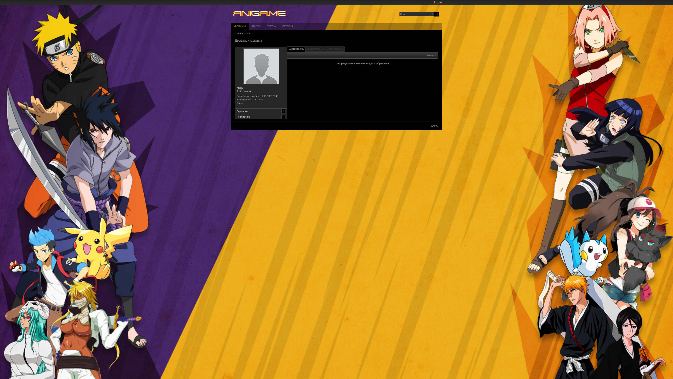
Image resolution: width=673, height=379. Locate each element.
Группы (287, 27)
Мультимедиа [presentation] (335, 49)
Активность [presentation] (296, 49)
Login (438, 2)
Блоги (256, 27)
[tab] (296, 49)
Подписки (242, 111)
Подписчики (243, 116)
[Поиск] (436, 14)
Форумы (240, 27)
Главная (239, 33)
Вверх (434, 126)
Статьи (271, 27)
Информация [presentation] (315, 49)
